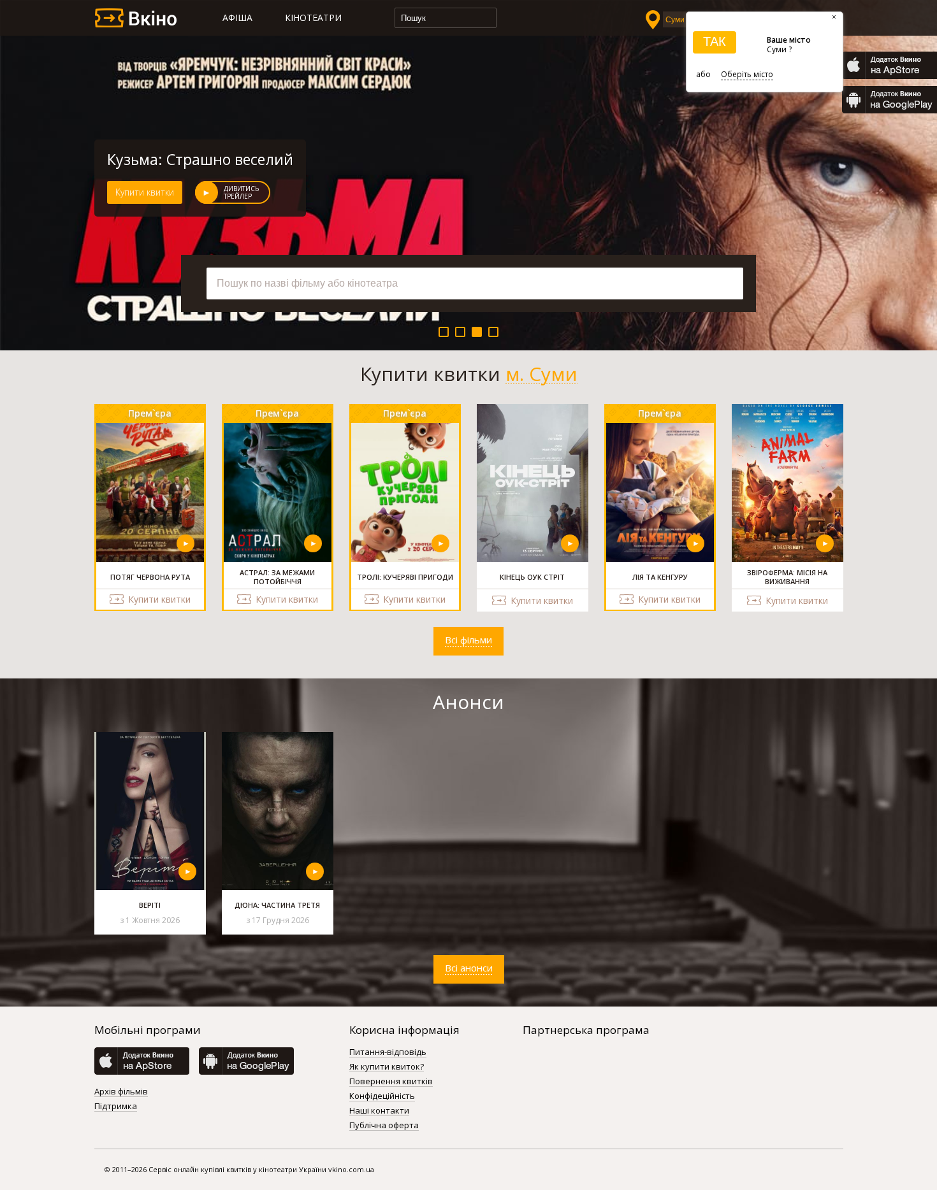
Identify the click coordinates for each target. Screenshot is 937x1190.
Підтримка (115, 1106)
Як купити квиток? (386, 1067)
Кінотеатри (313, 17)
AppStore (889, 65)
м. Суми (541, 374)
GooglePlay (889, 99)
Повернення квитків (391, 1082)
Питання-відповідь (387, 1052)
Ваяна (128, 159)
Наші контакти (379, 1111)
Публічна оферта (384, 1126)
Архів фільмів (121, 1092)
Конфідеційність (382, 1096)
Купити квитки (144, 192)
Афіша (237, 17)
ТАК (714, 41)
